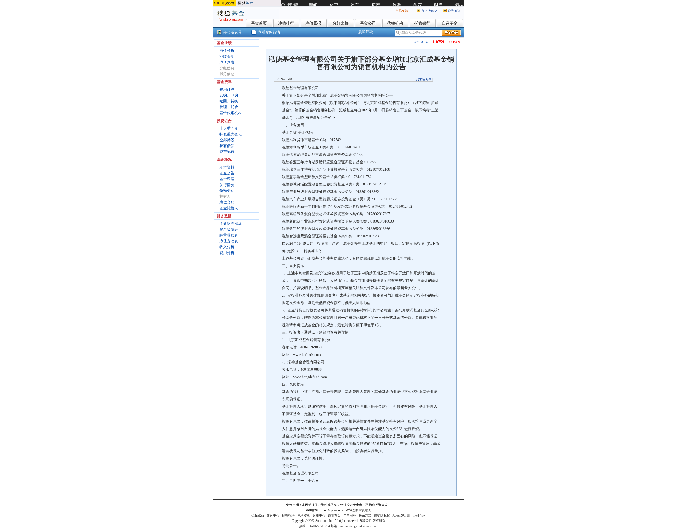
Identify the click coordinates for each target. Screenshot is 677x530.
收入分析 (226, 247)
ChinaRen (257, 515)
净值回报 (313, 23)
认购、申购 (228, 95)
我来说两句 (424, 79)
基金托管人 (228, 208)
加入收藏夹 (429, 11)
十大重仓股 (228, 128)
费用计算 (226, 90)
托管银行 (422, 23)
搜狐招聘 (288, 515)
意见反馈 (401, 11)
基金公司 (368, 23)
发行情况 (226, 185)
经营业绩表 (228, 235)
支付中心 (273, 515)
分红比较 (341, 23)
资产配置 (226, 152)
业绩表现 (226, 56)
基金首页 (259, 23)
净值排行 (286, 23)
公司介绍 (419, 515)
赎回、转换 (228, 101)
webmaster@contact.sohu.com (359, 526)
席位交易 (226, 202)
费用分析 (226, 253)
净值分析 (226, 51)
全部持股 (226, 140)
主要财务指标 (230, 224)
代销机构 (395, 23)
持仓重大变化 (230, 134)
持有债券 (226, 146)
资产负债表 (228, 230)
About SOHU (401, 515)
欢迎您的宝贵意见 (358, 510)
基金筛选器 (232, 32)
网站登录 (303, 515)
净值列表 (226, 62)
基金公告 (226, 173)
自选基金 (450, 23)
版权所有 (379, 521)
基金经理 (226, 179)
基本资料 (226, 167)
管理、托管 (228, 107)
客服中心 (319, 515)
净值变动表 (228, 241)
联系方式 (365, 515)
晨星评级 (365, 32)
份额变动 (226, 191)
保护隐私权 (382, 515)
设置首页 (334, 515)
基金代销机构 (230, 113)
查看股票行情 (269, 32)
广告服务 (349, 515)
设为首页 (454, 11)
